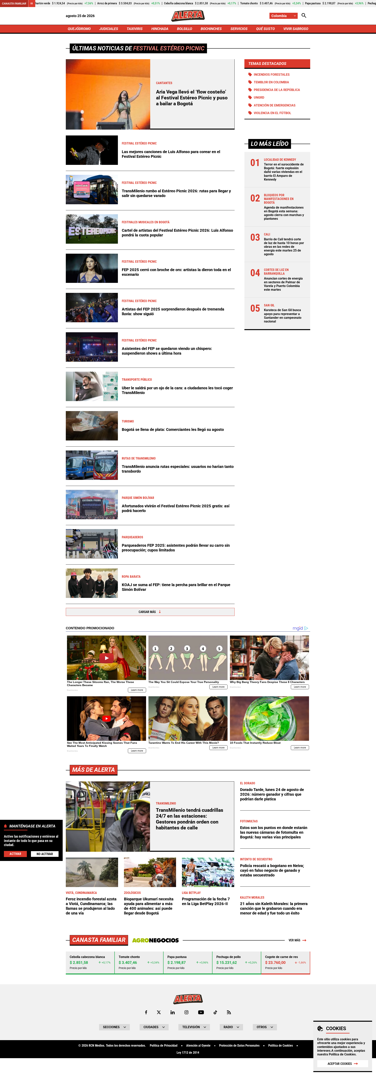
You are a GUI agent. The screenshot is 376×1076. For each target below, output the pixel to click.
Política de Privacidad (163, 1045)
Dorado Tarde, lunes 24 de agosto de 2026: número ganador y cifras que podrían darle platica (272, 794)
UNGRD (259, 97)
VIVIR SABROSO (295, 29)
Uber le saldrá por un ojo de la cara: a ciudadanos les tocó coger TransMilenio (177, 390)
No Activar (45, 854)
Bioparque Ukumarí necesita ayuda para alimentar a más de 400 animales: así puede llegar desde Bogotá (149, 906)
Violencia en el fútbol (272, 113)
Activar (15, 853)
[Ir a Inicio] (188, 16)
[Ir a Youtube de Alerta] (201, 1012)
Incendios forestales (272, 74)
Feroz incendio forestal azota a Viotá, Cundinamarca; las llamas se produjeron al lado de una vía (91, 906)
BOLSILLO (184, 29)
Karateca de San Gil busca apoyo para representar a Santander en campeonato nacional (282, 315)
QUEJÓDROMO (79, 29)
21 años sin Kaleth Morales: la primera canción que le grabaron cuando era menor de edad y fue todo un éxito (274, 908)
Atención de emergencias (275, 105)
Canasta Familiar (14, 3)
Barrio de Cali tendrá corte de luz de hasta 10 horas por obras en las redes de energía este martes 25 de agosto (284, 246)
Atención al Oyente (198, 1045)
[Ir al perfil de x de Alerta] (159, 1012)
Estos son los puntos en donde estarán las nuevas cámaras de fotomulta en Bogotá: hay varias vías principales (273, 832)
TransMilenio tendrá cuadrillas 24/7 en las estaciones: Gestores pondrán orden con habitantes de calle (189, 819)
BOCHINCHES (211, 29)
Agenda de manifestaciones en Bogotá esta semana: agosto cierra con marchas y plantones (284, 213)
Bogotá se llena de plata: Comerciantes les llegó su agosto (173, 429)
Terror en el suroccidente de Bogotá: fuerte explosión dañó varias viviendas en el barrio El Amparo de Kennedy (284, 172)
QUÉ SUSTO (265, 29)
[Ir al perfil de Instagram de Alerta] (186, 1012)
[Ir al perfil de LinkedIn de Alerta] (173, 1012)
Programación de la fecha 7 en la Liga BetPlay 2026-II (206, 901)
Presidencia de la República (277, 90)
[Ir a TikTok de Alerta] (215, 1012)
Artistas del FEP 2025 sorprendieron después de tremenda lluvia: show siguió (173, 311)
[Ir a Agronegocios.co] (155, 940)
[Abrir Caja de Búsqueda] (304, 16)
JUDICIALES (108, 29)
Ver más (294, 940)
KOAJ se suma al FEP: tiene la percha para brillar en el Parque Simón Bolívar (176, 587)
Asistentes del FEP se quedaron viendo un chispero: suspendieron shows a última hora (167, 351)
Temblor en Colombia (271, 82)
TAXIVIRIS (135, 29)
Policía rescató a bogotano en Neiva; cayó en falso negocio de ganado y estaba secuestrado (272, 870)
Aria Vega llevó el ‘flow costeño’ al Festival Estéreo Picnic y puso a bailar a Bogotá (192, 97)
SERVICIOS (239, 29)
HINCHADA (159, 29)
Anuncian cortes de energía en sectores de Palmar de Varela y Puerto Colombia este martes (283, 284)
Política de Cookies (342, 1054)
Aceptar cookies (340, 1064)
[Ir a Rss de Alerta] (229, 1012)
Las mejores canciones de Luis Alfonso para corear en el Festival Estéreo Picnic (171, 154)
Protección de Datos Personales (239, 1045)
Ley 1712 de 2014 (188, 1052)
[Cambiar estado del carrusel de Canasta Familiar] (31, 3)
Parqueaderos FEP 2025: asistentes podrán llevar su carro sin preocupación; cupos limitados (176, 547)
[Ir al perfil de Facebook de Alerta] (146, 1012)
